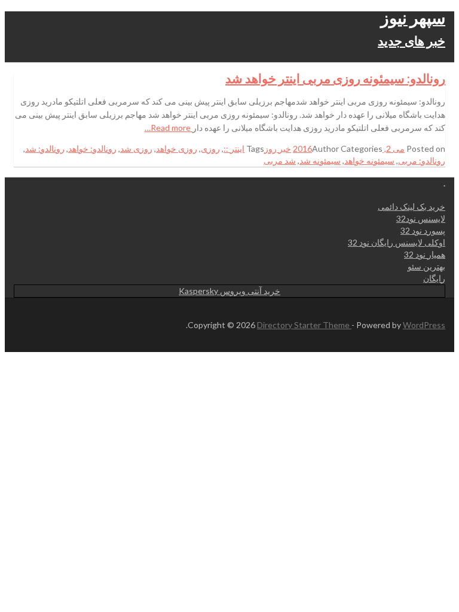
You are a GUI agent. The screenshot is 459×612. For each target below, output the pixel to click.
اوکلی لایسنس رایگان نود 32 (396, 242)
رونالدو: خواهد (92, 148)
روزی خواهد (176, 148)
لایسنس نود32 (420, 218)
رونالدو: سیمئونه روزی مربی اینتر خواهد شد (335, 78)
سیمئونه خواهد (369, 160)
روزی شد (136, 148)
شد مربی (280, 160)
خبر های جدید (411, 40)
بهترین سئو (426, 266)
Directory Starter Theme (304, 325)
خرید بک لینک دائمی (411, 206)
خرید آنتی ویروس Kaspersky (229, 291)
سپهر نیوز (413, 17)
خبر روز (277, 148)
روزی (210, 148)
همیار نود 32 (424, 254)
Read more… (168, 128)
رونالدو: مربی (421, 160)
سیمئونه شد (320, 160)
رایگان (434, 278)
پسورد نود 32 (422, 230)
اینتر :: (234, 148)
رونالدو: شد (45, 148)
